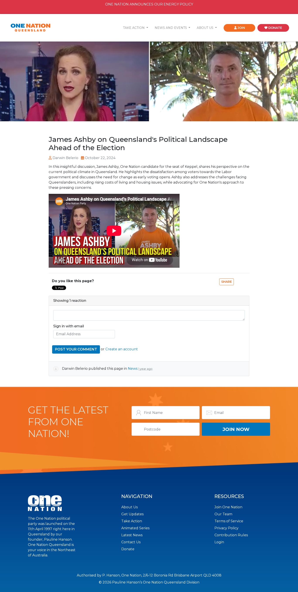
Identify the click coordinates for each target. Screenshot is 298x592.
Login (219, 542)
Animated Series (135, 528)
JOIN (241, 28)
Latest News (131, 535)
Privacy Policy (226, 528)
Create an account (121, 349)
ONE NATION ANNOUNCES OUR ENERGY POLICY (149, 4)
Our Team (223, 514)
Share (226, 282)
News (132, 368)
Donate (127, 549)
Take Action (131, 521)
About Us (129, 507)
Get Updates (132, 514)
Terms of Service (228, 521)
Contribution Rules (231, 535)
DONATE (274, 28)
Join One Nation (228, 507)
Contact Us (130, 542)
